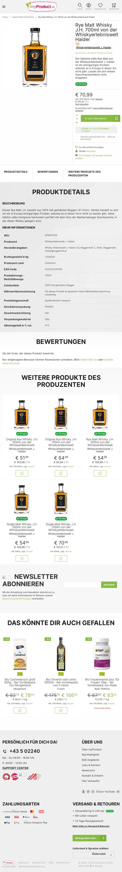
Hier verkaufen (81, 104)
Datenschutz (38, 862)
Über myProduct (92, 749)
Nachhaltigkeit (90, 754)
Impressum (23, 862)
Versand (98, 99)
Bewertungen (48, 171)
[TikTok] (93, 791)
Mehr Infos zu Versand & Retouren (91, 826)
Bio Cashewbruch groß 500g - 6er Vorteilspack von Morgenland (19, 682)
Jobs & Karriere (91, 765)
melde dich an (88, 359)
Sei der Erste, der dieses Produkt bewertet (93, 53)
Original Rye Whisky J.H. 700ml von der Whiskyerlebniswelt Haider (61, 443)
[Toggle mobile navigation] (4, 6)
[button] (80, 7)
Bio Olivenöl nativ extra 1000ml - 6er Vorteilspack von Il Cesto (61, 682)
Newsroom (88, 770)
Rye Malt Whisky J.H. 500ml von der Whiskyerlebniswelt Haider (100, 443)
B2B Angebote (90, 759)
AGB (51, 862)
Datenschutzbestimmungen (16, 598)
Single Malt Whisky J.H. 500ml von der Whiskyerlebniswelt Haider (22, 528)
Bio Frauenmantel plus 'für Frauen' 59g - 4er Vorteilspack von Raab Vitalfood (102, 684)
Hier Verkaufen (91, 780)
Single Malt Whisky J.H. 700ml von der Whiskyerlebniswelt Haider (61, 528)
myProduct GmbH (103, 862)
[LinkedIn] (118, 791)
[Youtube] (105, 791)
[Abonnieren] (109, 585)
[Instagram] (88, 791)
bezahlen (91, 151)
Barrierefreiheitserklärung (32, 866)
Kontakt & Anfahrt (92, 775)
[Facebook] (83, 791)
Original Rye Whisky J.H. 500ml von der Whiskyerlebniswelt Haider (22, 443)
